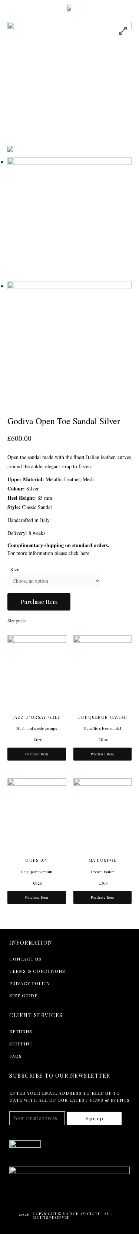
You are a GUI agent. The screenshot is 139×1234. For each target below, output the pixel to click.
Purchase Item (39, 601)
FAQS (15, 1056)
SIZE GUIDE (23, 995)
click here (79, 552)
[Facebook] (30, 1195)
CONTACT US (25, 959)
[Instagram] (46, 1195)
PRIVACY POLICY (29, 983)
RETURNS (20, 1031)
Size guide (16, 620)
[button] (9, 7)
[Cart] (128, 8)
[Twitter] (14, 1195)
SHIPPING (21, 1044)
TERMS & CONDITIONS (37, 971)
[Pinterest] (62, 1195)
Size (14, 569)
